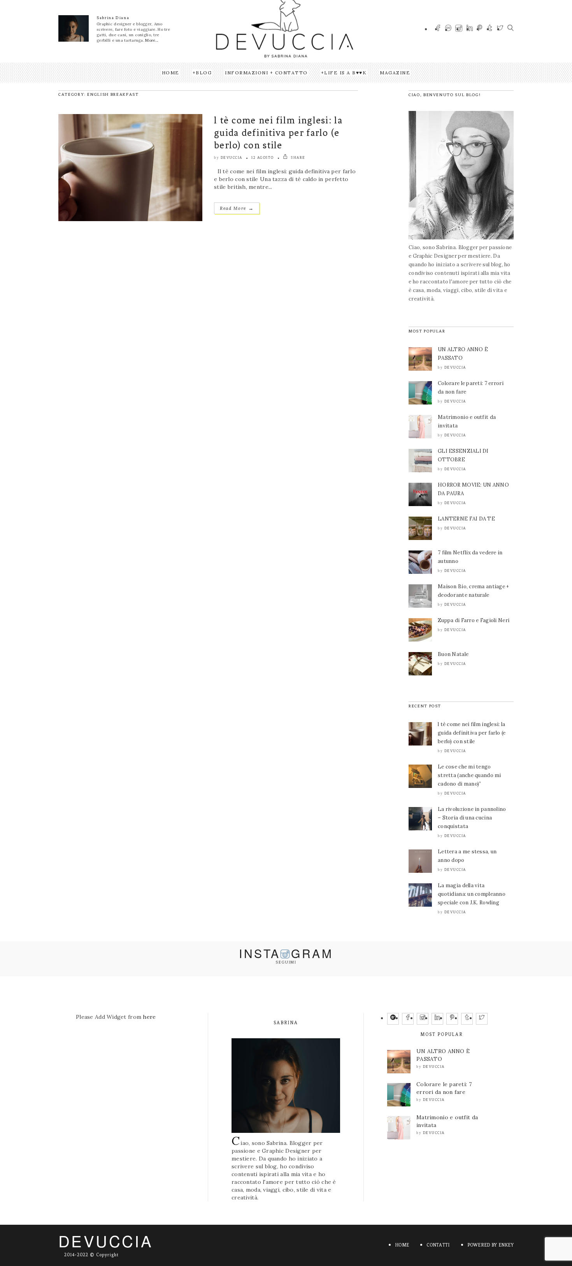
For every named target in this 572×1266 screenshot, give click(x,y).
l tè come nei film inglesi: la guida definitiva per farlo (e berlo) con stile (278, 132)
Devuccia (231, 157)
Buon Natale (453, 654)
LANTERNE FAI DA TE (466, 518)
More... (151, 40)
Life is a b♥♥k (345, 73)
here (149, 1016)
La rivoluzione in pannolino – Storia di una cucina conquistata (472, 818)
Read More (237, 208)
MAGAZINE (395, 73)
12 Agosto (262, 157)
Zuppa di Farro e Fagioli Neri (473, 620)
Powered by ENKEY (490, 1245)
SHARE (297, 157)
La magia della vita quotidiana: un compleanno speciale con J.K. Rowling (471, 894)
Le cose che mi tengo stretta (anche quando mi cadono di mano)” (469, 775)
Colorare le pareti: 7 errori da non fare (444, 1088)
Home (170, 73)
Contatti (437, 1245)
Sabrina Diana (113, 17)
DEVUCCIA (105, 1240)
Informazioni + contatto (266, 73)
